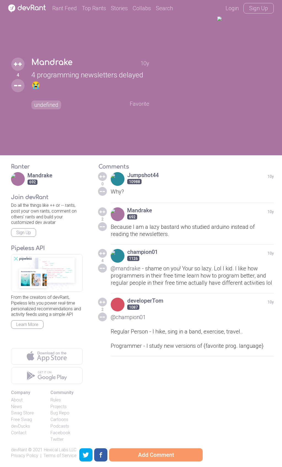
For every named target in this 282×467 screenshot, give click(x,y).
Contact (18, 432)
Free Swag (21, 419)
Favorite (139, 104)
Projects (58, 406)
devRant (19, 449)
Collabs (142, 8)
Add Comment (156, 455)
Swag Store (22, 413)
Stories (119, 8)
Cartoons (59, 419)
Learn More (27, 324)
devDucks (20, 426)
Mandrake (51, 62)
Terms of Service (60, 455)
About (17, 400)
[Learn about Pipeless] (47, 273)
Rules (55, 400)
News (16, 406)
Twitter (57, 439)
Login (232, 8)
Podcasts (59, 426)
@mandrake (125, 268)
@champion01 (128, 317)
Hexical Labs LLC (60, 449)
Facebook (60, 432)
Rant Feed (64, 8)
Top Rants (94, 8)
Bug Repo (59, 413)
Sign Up (258, 8)
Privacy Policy (24, 455)
